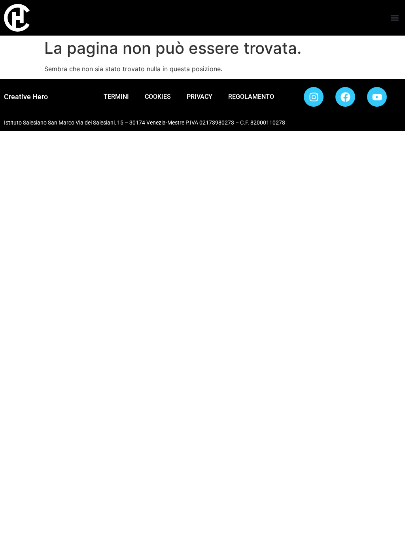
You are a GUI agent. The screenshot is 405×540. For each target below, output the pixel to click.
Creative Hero (26, 97)
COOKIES (158, 96)
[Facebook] (345, 97)
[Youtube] (377, 97)
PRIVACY (199, 96)
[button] (394, 18)
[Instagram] (314, 97)
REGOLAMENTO (251, 96)
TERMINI (116, 96)
